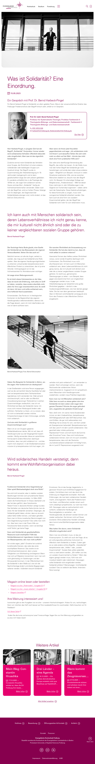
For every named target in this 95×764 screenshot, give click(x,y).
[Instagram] (41, 750)
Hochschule (31, 6)
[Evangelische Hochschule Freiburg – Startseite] (13, 5)
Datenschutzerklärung (49, 758)
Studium (41, 6)
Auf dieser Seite (13, 611)
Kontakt (43, 733)
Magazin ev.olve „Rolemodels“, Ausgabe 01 (27, 586)
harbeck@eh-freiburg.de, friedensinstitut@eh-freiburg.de (52, 131)
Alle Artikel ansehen (46, 701)
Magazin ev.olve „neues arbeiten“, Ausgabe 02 (28, 589)
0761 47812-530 (37, 128)
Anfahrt (74, 723)
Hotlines (18, 723)
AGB (61, 758)
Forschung (51, 6)
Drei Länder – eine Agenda (45, 671)
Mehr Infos (20, 691)
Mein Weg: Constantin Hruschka (16, 673)
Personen (51, 733)
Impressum (36, 758)
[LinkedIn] (53, 750)
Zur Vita (77, 135)
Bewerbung (32, 723)
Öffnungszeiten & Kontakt (54, 723)
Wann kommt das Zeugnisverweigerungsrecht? (77, 674)
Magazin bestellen (17, 592)
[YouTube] (47, 750)
